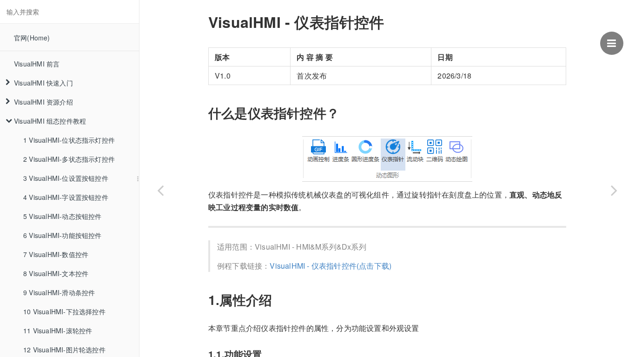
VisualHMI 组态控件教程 (50, 121)
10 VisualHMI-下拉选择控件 (64, 311)
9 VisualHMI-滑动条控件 (59, 292)
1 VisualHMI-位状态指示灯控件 (69, 140)
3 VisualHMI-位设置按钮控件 (65, 178)
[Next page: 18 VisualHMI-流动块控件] (614, 190)
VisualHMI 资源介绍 (43, 101)
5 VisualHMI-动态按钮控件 (62, 216)
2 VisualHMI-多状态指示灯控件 (69, 159)
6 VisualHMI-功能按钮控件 (62, 235)
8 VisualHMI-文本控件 (55, 273)
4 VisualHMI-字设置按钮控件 (65, 197)
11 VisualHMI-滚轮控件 (57, 330)
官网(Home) (32, 37)
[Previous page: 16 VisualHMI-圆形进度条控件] (160, 190)
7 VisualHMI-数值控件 (55, 254)
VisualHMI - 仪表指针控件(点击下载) (330, 265)
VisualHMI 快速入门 (43, 82)
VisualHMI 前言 (37, 63)
